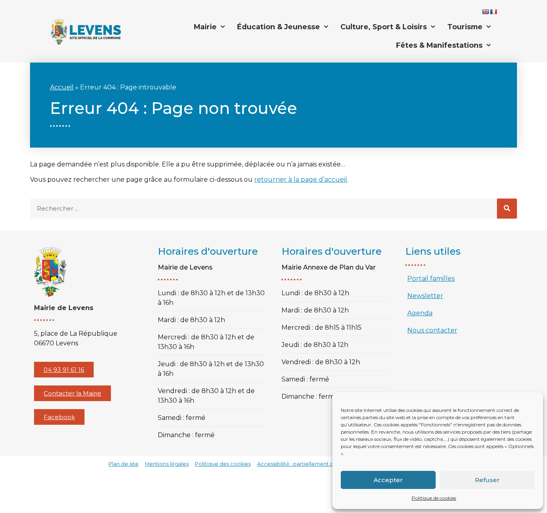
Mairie (205, 26)
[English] (485, 11)
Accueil (62, 87)
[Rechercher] (507, 209)
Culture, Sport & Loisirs (383, 26)
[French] (493, 11)
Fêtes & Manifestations (439, 45)
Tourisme (465, 26)
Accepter (388, 480)
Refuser (487, 480)
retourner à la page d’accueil (300, 179)
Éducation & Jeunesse (278, 26)
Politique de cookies (434, 498)
